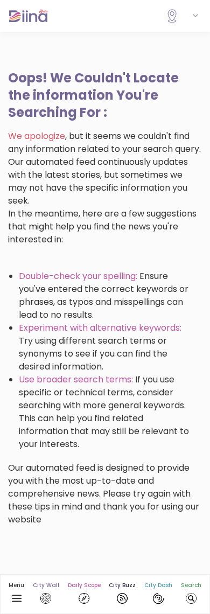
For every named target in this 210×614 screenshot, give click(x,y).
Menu (16, 585)
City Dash (158, 585)
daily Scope (84, 585)
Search (191, 585)
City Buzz (122, 585)
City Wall (46, 585)
